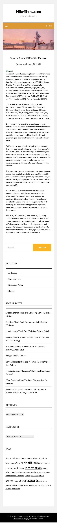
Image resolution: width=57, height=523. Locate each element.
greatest (47, 463)
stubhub (8, 485)
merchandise (17, 472)
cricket (8, 463)
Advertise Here (14, 279)
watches (9, 488)
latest (8, 472)
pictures (47, 472)
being (35, 458)
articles (21, 458)
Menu (49, 25)
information (33, 468)
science (41, 475)
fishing (25, 462)
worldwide (16, 488)
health (16, 468)
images (22, 468)
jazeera (44, 468)
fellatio (13, 463)
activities (14, 458)
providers (15, 475)
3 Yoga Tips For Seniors (16, 355)
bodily (39, 458)
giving (41, 463)
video (42, 485)
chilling (44, 458)
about (7, 458)
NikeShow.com (28, 11)
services (17, 481)
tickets (30, 485)
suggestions (15, 485)
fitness (34, 462)
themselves (24, 485)
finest (18, 463)
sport (24, 480)
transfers (36, 485)
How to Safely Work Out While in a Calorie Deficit (28, 331)
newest (31, 472)
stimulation (43, 481)
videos (48, 485)
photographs (39, 472)
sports (33, 480)
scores (9, 480)
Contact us (12, 273)
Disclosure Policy (15, 285)
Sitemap (11, 291)
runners (27, 475)
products (9, 475)
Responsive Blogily (21, 519)
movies (25, 472)
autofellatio (28, 458)
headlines (9, 468)
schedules (35, 476)
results (21, 475)
